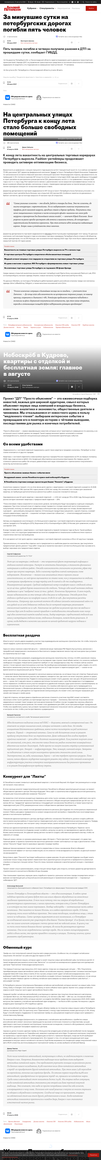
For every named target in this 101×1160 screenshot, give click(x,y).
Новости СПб (75, 325)
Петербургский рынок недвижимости (20, 325)
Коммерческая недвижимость (43, 325)
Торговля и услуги (35, 327)
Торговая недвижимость (63, 327)
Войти (91, 8)
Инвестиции (18, 1124)
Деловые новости (9, 327)
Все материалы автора (29, 43)
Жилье (88, 1121)
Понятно (93, 1155)
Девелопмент (8, 1124)
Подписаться (49, 2)
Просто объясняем (14, 1121)
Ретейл (26, 327)
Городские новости (88, 325)
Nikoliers (48, 234)
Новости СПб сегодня (62, 325)
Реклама (76, 8)
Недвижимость (48, 327)
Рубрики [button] (32, 8)
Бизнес (19, 327)
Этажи (53, 172)
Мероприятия (63, 8)
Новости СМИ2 (9, 104)
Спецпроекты (26, 1121)
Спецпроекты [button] (47, 8)
